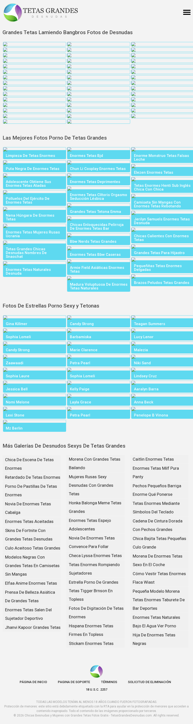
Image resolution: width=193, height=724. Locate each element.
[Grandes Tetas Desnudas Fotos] (41, 13)
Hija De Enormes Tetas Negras (154, 639)
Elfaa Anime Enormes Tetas (31, 583)
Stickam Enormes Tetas (91, 643)
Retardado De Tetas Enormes (32, 477)
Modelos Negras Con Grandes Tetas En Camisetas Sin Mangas (32, 566)
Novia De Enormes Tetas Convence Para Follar (92, 542)
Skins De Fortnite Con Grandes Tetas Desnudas (29, 534)
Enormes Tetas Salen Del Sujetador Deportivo (28, 614)
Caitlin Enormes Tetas (153, 459)
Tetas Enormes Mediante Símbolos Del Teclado (156, 507)
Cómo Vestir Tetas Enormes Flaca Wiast (159, 578)
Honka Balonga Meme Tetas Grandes (95, 507)
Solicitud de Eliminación (149, 682)
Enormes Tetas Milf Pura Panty (156, 472)
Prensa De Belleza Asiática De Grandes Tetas (30, 596)
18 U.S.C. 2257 (96, 689)
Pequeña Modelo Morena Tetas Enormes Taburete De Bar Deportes (159, 600)
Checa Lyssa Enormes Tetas (95, 555)
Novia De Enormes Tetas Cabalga (28, 508)
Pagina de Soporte (74, 682)
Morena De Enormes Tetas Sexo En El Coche (157, 560)
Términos (109, 682)
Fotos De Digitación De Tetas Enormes (96, 612)
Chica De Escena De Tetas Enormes (29, 464)
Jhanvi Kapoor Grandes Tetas (33, 627)
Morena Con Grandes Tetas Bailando (94, 463)
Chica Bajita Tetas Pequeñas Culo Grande (159, 543)
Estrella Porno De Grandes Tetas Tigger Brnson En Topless (93, 591)
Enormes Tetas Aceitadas (29, 521)
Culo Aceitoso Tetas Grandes (32, 548)
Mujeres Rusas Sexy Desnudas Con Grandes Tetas (91, 485)
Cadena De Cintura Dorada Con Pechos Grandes (157, 525)
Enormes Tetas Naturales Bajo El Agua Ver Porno (156, 621)
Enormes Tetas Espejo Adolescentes (90, 524)
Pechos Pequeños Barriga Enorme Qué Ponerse (157, 490)
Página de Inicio (33, 682)
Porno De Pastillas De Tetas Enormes (31, 490)
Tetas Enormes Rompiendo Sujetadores (94, 569)
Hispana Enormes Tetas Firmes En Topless (91, 630)
